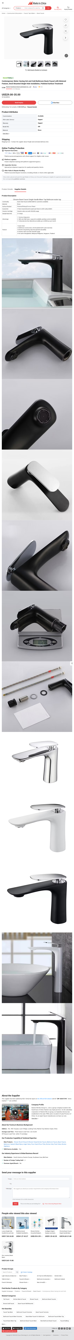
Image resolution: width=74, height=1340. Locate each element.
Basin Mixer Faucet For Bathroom (35, 1316)
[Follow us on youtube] (67, 1328)
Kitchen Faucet (41, 1142)
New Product (23, 1276)
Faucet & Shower (24, 1279)
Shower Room (23, 1282)
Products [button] (18, 8)
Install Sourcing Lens (10, 1331)
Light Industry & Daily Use (9, 1276)
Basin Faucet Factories (42, 1312)
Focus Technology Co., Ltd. (24, 1335)
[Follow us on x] (62, 1328)
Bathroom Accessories (43, 1279)
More (3, 1324)
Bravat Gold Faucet (8, 1303)
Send (15, 1204)
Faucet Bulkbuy (64, 1321)
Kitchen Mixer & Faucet (19, 1299)
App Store (6, 1328)
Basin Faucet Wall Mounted (25, 1303)
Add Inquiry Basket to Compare (37, 70)
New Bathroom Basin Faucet (48, 1321)
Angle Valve (27, 1144)
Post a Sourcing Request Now (52, 1204)
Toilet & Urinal (5, 1279)
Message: (9, 1188)
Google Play (17, 1328)
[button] (3, 3)
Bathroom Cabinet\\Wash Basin (13, 1144)
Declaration (56, 1335)
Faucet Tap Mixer (8, 1312)
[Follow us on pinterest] (70, 1328)
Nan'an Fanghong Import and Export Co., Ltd (18, 87)
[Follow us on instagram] (64, 1328)
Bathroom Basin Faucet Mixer (28, 1321)
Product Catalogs (27, 1272)
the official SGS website (44, 1099)
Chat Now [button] (56, 103)
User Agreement (47, 1335)
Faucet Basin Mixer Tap (9, 1321)
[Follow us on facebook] (59, 1328)
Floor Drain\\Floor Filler (38, 1144)
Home (3, 13)
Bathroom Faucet (52, 1142)
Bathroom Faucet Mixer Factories (12, 1316)
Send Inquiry (19, 102)
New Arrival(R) (41, 1282)
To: (11, 1184)
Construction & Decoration (14, 13)
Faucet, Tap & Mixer (29, 13)
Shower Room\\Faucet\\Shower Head (25, 1142)
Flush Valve (57, 1144)
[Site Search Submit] (48, 8)
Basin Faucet (40, 13)
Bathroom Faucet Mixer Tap (56, 1316)
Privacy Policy (64, 1335)
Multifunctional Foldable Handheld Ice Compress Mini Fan (22, 1233)
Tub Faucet (6, 1299)
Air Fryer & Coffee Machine (44, 1276)
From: (10, 1179)
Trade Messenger (30, 1328)
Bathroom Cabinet (60, 1279)
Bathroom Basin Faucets (49, 1299)
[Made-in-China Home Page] (37, 3)
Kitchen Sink (50, 1144)
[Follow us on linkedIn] (53, 1331)
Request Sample (32, 107)
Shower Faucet (34, 1299)
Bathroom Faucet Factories (24, 1312)
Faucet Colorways (7, 1282)
